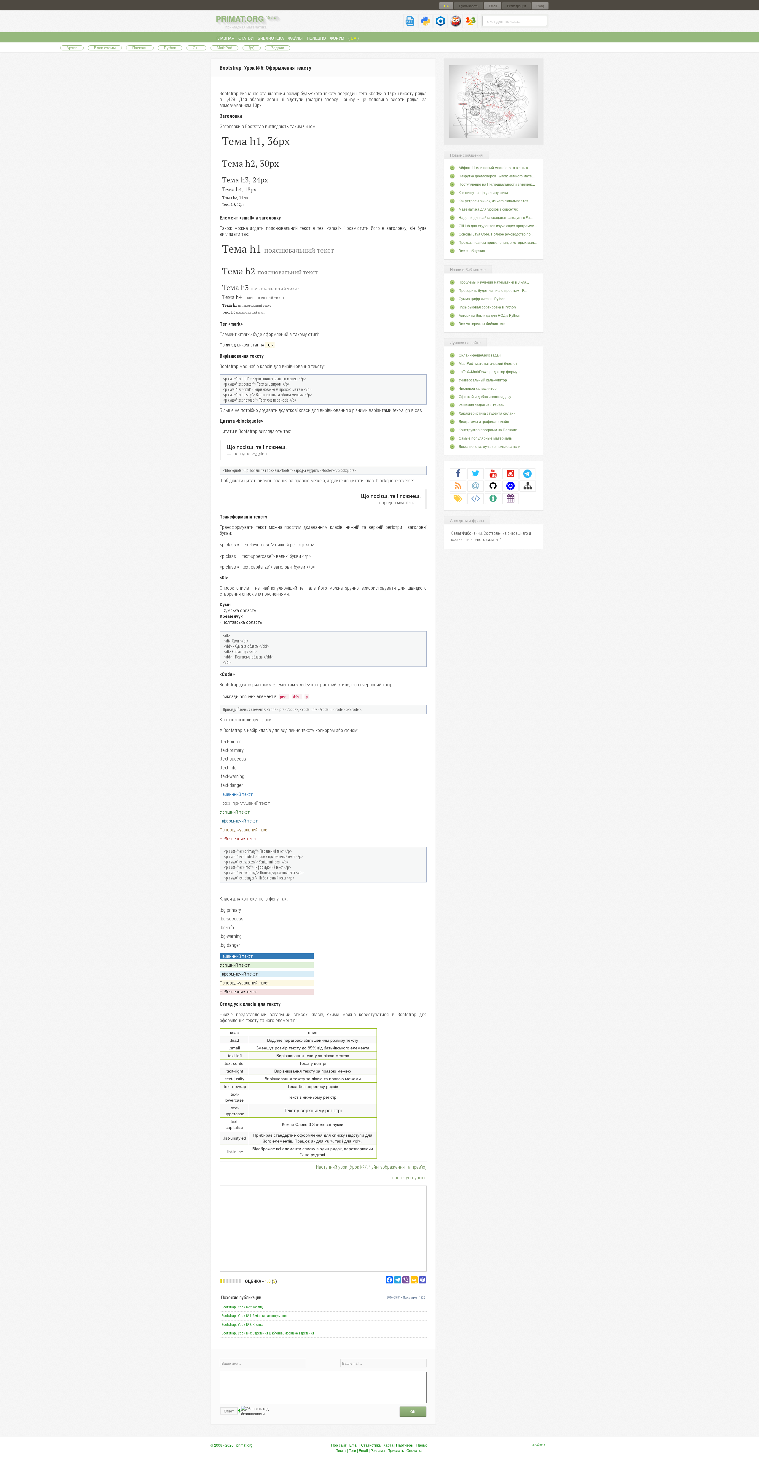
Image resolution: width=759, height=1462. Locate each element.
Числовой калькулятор (478, 388)
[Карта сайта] (527, 486)
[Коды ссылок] (475, 498)
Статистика (371, 1444)
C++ (196, 48)
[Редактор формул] (471, 25)
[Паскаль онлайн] (410, 25)
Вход (540, 6)
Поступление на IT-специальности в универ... (497, 184)
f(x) (251, 48)
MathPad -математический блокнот (488, 363)
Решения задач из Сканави (482, 404)
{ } (353, 38)
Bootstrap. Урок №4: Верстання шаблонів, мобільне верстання (267, 1333)
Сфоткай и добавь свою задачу (485, 396)
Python (170, 48)
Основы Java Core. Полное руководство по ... (496, 233)
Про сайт (339, 1444)
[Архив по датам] (510, 498)
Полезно (316, 38)
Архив (71, 48)
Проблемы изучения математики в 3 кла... (494, 281)
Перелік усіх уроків (408, 1178)
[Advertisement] (323, 1228)
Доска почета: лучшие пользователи (489, 446)
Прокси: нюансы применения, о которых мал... (498, 242)
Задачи (277, 48)
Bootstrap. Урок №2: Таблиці (242, 1307)
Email (493, 6)
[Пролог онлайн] (456, 25)
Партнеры (405, 1444)
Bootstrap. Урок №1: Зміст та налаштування (254, 1316)
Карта (388, 1444)
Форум (337, 38)
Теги (352, 1450)
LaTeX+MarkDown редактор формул (489, 371)
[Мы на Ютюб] (493, 473)
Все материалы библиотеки (482, 323)
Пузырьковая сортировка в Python (487, 306)
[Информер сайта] (493, 498)
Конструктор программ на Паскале (488, 429)
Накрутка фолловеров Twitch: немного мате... (497, 175)
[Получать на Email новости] (475, 486)
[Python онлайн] (425, 25)
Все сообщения (472, 250)
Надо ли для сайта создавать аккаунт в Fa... (495, 217)
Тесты (341, 1450)
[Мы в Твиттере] (475, 473)
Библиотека (271, 38)
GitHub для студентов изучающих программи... (498, 225)
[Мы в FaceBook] (458, 473)
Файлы (295, 38)
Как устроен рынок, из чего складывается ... (495, 200)
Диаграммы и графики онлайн (484, 421)
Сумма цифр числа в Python (482, 298)
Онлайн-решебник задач (479, 354)
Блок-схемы (105, 48)
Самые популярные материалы (486, 437)
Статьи (245, 38)
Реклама (378, 1450)
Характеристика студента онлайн (487, 413)
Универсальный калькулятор (483, 379)
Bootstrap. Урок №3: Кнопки (242, 1325)
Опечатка (414, 1450)
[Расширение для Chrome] (510, 486)
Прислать (396, 1450)
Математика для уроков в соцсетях (488, 208)
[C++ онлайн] (440, 25)
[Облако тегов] (458, 498)
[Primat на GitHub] (493, 486)
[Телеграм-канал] (527, 473)
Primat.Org (247, 18)
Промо (422, 1444)
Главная (225, 38)
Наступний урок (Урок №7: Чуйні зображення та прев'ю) (371, 1167)
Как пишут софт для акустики (483, 192)
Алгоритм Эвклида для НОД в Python (489, 315)
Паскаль (139, 48)
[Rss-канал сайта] (458, 486)
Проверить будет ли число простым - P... (493, 290)
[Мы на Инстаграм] (510, 473)
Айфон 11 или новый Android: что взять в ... (495, 167)
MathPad (224, 48)
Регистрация (516, 6)
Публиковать (469, 6)
